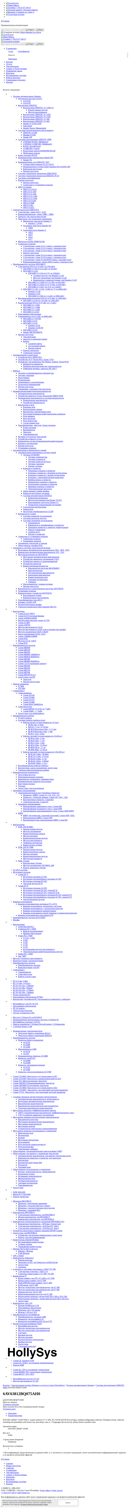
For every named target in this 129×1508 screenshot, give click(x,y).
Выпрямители (29, 430)
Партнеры (12, 59)
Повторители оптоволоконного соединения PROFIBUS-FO (38, 1222)
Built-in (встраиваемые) (33, 931)
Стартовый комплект (27, 1346)
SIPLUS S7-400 (29, 194)
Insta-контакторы (35, 570)
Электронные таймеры (28, 1149)
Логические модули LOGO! (30, 99)
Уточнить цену (9, 1409)
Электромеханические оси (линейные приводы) (38, 793)
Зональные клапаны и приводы (41, 471)
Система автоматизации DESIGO (37, 496)
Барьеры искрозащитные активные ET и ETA (37, 904)
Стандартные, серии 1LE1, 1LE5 (32, 212)
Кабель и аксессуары (27, 977)
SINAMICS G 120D (31, 310)
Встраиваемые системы (16, 75)
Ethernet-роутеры (25, 1260)
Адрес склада (57, 1490)
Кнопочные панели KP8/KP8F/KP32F (39, 151)
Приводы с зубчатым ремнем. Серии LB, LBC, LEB (45, 797)
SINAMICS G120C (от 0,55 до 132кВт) (44, 287)
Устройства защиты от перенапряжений (40, 561)
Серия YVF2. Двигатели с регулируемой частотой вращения (39, 1092)
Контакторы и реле (26, 405)
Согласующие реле (31, 423)
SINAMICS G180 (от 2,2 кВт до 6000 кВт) (46, 296)
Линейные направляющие (24, 790)
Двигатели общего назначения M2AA (34, 1033)
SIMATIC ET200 (30, 133)
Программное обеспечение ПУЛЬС (28, 997)
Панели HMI (18, 1365)
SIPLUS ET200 (29, 201)
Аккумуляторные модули (34, 899)
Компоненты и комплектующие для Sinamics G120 (55, 280)
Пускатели (22, 1165)
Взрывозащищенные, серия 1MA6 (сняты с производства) (48, 262)
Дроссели (27, 432)
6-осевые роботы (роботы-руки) (31, 720)
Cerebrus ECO (34, 532)
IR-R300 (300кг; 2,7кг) (37, 763)
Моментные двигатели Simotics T (37, 221)
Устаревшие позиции (27, 448)
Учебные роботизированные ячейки (33, 770)
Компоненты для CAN (22, 1303)
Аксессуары (18, 1187)
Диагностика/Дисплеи (22, 1011)
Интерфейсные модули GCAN (26, 1379)
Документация (12, 66)
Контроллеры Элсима (32, 863)
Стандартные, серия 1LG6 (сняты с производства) (44, 257)
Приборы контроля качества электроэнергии (42, 366)
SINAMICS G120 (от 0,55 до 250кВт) (44, 273)
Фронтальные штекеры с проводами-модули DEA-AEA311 (43, 1299)
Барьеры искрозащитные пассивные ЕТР (35, 915)
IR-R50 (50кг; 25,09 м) (37, 745)
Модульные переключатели (30, 1124)
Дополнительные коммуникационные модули (43, 952)
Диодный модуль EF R (33, 883)
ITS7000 (21, 688)
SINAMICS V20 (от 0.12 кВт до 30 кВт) (40, 269)
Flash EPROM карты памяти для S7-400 (35, 1283)
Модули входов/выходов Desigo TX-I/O (45, 500)
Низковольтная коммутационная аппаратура (32, 391)
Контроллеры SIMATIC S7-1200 (37, 114)
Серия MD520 (24, 650)
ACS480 (26, 1045)
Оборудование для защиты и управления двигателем (35, 1153)
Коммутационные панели (34, 834)
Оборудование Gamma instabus (36, 491)
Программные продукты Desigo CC (43, 502)
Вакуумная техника (26, 784)
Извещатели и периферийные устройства (46, 525)
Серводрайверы (25, 693)
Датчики (21, 786)
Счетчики (22, 1333)
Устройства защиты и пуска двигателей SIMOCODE (40, 396)
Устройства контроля (32, 564)
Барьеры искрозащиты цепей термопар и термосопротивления (50, 913)
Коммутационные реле (38, 577)
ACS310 (26, 1042)
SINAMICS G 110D (31, 305)
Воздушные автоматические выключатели (36, 1101)
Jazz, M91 (22, 956)
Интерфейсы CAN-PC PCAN (25, 1004)
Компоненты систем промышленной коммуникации (40, 441)
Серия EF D (23, 886)
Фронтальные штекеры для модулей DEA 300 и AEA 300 (42, 1296)
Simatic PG (27, 160)
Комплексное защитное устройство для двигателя (39, 1158)
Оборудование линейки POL (30, 545)
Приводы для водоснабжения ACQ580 (34, 1072)
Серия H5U (23, 643)
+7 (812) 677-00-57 (9, 1493)
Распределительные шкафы (30, 604)
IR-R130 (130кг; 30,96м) (38, 754)
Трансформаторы (30, 434)
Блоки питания (29, 427)
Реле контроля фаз (26, 1147)
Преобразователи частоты (24, 645)
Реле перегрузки (30, 421)
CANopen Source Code (22, 1026)
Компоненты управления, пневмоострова (36, 779)
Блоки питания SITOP (27, 155)
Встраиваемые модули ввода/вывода (39, 949)
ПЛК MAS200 (19, 1192)
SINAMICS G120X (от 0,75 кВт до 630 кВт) (47, 285)
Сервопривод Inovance (15, 80)
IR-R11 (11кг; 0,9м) (36, 734)
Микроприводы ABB (27, 1049)
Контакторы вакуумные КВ (30, 1163)
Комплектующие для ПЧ (28, 967)
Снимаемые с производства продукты (34, 389)
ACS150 (26, 1051)
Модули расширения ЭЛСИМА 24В (38, 865)
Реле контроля (29, 418)
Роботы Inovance (13, 78)
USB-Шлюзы (23, 1253)
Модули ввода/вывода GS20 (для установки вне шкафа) (42, 629)
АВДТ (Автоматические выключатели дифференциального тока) (46, 1113)
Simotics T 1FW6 (35, 223)
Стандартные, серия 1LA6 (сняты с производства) (44, 251)
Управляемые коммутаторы (30, 1246)
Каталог (9, 62)
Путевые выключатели (28, 1181)
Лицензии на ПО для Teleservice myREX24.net (38, 1262)
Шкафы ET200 (29, 135)
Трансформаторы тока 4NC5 (30, 600)
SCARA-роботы (25, 718)
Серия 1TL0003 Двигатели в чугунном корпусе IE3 (35, 1076)
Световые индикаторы (38, 579)
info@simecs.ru (23, 1493)
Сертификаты (24, 51)
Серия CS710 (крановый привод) (32, 663)
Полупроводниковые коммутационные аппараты (44, 414)
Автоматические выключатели (31, 393)
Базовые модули (25, 1342)
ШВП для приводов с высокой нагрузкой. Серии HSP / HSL (49, 815)
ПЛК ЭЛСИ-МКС (26, 827)
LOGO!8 (26, 101)
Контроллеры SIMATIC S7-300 (36, 119)
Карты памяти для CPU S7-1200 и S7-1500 (36, 1278)
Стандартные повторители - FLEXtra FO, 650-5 (38, 1228)
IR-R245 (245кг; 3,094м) (38, 761)
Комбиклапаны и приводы (39, 480)
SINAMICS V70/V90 (32, 319)
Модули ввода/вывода (37, 112)
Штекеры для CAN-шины (29, 1310)
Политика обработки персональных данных (34, 1504)
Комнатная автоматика (38, 498)
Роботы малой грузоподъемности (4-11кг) (41, 722)
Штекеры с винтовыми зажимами (32, 1203)
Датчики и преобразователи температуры (36, 373)
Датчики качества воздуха (39, 462)
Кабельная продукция (32, 169)
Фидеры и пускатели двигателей (32, 437)
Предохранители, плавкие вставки (38, 584)
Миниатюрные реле (26, 1178)
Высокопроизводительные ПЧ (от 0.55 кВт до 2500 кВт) (42, 298)
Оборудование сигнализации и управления (31, 1169)
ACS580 (26, 1047)
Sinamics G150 (34, 294)
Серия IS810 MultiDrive (33, 704)
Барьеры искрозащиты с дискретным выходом (43, 908)
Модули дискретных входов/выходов (34, 1328)
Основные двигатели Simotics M (37, 226)
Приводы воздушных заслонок (36, 493)
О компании (11, 48)
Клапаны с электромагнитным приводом (45, 477)
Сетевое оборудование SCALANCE (38, 164)
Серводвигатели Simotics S (34, 230)
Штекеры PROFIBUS (22, 1201)
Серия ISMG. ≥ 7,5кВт (32, 711)
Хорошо (68, 1503)
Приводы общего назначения (30, 1040)
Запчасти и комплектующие (35, 339)
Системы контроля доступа (34, 518)
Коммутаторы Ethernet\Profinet (26, 1240)
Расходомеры (23, 378)
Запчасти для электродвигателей (32, 217)
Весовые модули (25, 1335)
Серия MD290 (24, 668)
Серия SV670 (29, 700)
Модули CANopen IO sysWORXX (27, 1017)
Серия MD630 (24, 652)
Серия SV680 (29, 702)
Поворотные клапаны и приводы (42, 482)
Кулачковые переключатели (30, 1176)
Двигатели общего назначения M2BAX (35, 1035)
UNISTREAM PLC (26, 927)
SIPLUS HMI (28, 203)
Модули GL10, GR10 (27, 641)
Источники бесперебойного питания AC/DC (42, 879)
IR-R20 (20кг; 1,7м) (36, 741)
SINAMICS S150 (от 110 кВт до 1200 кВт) (41, 300)
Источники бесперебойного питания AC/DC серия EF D (47, 897)
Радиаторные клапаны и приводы (42, 484)
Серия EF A (23, 874)
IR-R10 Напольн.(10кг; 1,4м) (40, 731)
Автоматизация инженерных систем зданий (37, 452)
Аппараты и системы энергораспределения (31, 548)
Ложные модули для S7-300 (30, 1292)
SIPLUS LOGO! (30, 189)
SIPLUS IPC (28, 205)
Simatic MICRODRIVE (32, 332)
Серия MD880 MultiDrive (28, 661)
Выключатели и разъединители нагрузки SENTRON (40, 589)
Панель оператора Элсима (34, 868)
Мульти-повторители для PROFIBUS (34, 1217)
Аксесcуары (23, 1344)
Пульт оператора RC (21, 995)
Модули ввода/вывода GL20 (30, 627)
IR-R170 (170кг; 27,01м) (38, 756)
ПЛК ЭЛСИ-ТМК (25, 847)
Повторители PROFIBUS (24, 1212)
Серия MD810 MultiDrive (28, 657)
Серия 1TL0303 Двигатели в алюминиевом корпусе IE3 (37, 1079)
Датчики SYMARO (31, 455)
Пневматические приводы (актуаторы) (34, 781)
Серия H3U (23, 638)
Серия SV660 (29, 697)
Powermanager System (32, 595)
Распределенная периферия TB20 (27, 1324)
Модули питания (30, 836)
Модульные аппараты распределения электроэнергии (36, 1117)
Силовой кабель (35, 344)
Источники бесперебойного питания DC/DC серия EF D (47, 895)
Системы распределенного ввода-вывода (35, 130)
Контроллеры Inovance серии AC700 (33, 620)
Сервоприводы (24, 972)
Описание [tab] (12, 1413)
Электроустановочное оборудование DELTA (37, 607)
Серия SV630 (29, 695)
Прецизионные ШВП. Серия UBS (37, 818)
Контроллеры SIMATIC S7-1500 (37, 117)
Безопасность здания (27, 514)
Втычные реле (29, 407)
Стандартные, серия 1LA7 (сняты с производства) (44, 246)
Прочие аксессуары (31, 682)
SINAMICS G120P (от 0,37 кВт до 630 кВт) (46, 282)
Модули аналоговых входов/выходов (34, 1330)
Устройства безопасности (34, 403)
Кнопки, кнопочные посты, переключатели (36, 1172)
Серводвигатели (25, 707)
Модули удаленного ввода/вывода (27, 958)
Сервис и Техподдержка (16, 69)
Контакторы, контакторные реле (37, 412)
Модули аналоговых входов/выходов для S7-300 (38, 1290)
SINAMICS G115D (31, 312)
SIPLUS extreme (25, 187)
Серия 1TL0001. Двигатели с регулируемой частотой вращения (40, 1090)
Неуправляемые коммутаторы (31, 1242)
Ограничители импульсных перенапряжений (37, 1129)
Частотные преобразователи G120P (38, 511)
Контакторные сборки (32, 409)
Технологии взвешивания (29, 384)
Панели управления (36, 530)
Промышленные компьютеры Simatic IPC (36, 158)
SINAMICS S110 (30, 321)
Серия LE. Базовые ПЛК (23, 1361)
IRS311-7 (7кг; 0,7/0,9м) (38, 727)
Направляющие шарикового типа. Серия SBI (42, 806)
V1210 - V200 (29, 938)
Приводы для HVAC (27, 1058)
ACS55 (26, 1054)
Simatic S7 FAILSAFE (32, 124)
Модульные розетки (26, 1126)
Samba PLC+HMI (25, 954)
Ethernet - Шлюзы (25, 1251)
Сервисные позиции (27, 244)
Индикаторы (23, 1135)
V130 (25, 945)
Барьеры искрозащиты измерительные (39, 911)
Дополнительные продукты (40, 489)
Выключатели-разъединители (30, 1104)
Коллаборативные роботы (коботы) (33, 766)
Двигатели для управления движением (35, 219)
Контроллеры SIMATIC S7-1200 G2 (38, 108)
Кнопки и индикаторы (28, 443)
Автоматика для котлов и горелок (32, 543)
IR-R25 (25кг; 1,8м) (36, 743)
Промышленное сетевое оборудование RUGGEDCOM (46, 167)
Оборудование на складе (30, 32)
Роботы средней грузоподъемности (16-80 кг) (42, 736)
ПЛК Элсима (23, 861)
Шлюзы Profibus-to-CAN (28, 1305)
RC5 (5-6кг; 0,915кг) (21, 983)
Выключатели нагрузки (28, 1119)
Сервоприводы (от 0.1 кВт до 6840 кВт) (35, 316)
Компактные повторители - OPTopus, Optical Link (39, 1224)
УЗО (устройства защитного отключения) (36, 1115)
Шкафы (16, 920)
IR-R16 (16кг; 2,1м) (36, 738)
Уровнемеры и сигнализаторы (31, 382)
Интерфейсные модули (28, 1326)
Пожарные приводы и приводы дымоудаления (48, 527)
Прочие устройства (36, 534)
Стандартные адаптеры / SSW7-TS (33, 1271)
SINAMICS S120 (30, 323)
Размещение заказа (14, 71)
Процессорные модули (38, 110)
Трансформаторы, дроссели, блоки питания (36, 425)
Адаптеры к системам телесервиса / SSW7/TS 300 (34, 1269)
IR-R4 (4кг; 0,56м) (36, 725)
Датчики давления (26, 375)
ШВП (20, 813)
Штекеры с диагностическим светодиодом (36, 1208)
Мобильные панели (31, 153)
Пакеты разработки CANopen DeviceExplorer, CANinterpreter (39, 1024)
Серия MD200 (24, 666)
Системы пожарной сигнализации (38, 521)
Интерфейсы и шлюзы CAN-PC (26, 1022)
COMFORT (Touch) (31, 148)
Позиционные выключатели (35, 400)
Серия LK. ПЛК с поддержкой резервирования (33, 1363)
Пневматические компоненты (26, 772)
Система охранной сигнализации (37, 516)
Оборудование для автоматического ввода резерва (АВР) (37, 1151)
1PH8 (30, 228)
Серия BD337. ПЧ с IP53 (23, 1374)
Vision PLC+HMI (25, 936)
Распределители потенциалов (31, 1339)
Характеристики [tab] (15, 1415)
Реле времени (29, 416)
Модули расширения (32, 831)
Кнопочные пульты (26, 1174)
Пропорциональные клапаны (30, 777)
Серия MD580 (24, 659)
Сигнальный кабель (36, 346)
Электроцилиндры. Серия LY (36, 802)
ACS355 (26, 1067)
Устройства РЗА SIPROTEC (30, 357)
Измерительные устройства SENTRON (35, 593)
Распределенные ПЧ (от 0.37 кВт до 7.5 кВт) (37, 303)
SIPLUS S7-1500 (30, 198)
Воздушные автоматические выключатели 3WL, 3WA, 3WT (43, 550)
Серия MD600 (24, 648)
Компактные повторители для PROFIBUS (36, 1219)
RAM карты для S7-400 (28, 1285)
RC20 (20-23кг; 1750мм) (23, 990)
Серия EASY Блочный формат (31, 616)
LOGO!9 (26, 103)
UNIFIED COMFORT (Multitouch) (37, 144)
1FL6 (30, 237)
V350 (25, 942)
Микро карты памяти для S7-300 (32, 1280)
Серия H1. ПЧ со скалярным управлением (31, 1370)
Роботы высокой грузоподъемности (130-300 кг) (44, 752)
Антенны (22, 1267)
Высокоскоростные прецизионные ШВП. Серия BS (45, 820)
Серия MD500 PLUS (27, 675)
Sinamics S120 (34, 325)
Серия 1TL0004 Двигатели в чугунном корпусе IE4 (35, 1088)
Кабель (26, 341)
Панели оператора (31, 350)
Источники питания (21, 872)
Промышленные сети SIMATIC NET (34, 162)
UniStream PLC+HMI (27, 929)
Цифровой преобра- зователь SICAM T (40, 369)
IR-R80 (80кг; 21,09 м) (37, 750)
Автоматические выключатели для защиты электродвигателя (44, 1156)
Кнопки (21, 1138)
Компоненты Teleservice (23, 1258)
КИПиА (16, 371)
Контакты (10, 73)
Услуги (9, 64)
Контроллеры (19, 611)
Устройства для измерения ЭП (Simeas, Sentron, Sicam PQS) (43, 362)
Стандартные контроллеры (34, 507)
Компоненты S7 (20, 1276)
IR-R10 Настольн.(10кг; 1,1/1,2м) (42, 729)
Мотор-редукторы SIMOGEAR (31, 241)
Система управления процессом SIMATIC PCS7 (38, 176)
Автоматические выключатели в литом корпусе (38, 1099)
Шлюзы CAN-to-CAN (27, 1312)
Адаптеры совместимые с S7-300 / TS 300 (36, 1274)
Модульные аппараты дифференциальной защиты (34, 1110)
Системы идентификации (29, 178)
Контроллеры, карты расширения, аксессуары (37, 768)
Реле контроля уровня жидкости (32, 1144)
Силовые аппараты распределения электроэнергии (35, 1097)
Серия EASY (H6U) (26, 614)
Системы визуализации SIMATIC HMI (34, 139)
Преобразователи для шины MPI (32, 1317)
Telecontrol (27, 126)
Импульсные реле (25, 1133)
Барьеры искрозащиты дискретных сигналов (42, 906)
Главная (9, 1463)
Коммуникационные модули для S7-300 (35, 1294)
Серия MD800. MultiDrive (29, 654)
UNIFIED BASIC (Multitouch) (35, 142)
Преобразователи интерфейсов (26, 1315)
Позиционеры (24, 380)
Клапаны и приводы (32, 468)
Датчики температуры (37, 457)
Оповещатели (34, 523)
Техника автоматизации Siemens (27, 96)
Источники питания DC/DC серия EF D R (41, 893)
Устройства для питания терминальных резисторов (40, 1235)
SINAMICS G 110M (31, 307)
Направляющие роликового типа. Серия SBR (42, 809)
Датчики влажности (36, 459)
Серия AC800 (24, 623)
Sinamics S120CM (35, 328)
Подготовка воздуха (26, 775)
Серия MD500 (24, 673)
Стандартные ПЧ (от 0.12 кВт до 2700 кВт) (36, 266)
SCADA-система (20, 870)
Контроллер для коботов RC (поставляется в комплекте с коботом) (41, 999)
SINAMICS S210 (30, 330)
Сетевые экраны (25, 1244)
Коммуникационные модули (35, 838)
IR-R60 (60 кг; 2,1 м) (37, 747)
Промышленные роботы (23, 716)
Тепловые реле (24, 1167)
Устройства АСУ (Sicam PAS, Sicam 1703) (36, 359)
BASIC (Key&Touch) (32, 146)
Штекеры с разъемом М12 (29, 1210)
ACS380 (26, 1070)
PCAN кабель (19, 1008)
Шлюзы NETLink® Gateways (25, 1249)
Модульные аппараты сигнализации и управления (34, 1131)
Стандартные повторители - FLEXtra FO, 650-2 (38, 1226)
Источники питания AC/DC (35, 877)
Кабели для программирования (31, 1237)
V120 (25, 947)
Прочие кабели (34, 348)
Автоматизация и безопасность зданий (29, 450)
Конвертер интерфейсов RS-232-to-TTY (35, 1321)
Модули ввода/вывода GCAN (25, 1381)
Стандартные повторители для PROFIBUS (36, 1215)
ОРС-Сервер (18, 1256)
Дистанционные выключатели (41, 573)
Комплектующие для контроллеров (28, 961)
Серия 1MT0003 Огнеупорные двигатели (31, 1085)
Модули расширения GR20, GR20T (33, 632)
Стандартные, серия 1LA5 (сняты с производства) (44, 248)
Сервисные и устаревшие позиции (38, 185)
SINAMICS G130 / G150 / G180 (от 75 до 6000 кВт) (45, 289)
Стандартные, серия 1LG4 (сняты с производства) (44, 255)
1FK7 (30, 235)
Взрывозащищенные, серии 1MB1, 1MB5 (36, 214)
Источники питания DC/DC (35, 881)
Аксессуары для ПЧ (26, 677)
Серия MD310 (24, 670)
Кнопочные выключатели (39, 575)
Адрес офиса (45, 1490)
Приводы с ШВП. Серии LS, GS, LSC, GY (41, 795)
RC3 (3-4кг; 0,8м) (20, 981)
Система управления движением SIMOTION (37, 173)
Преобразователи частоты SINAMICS (29, 264)
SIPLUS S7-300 (29, 192)
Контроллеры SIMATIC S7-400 (36, 121)
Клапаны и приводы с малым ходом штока (46, 475)
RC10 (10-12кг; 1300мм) (23, 986)
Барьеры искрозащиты (22, 902)
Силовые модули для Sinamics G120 (48, 276)
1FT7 (30, 239)
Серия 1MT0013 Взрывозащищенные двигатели (33, 1083)
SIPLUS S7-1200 (30, 196)
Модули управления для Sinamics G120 (50, 278)
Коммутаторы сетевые (32, 845)
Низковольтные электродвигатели (27, 1031)
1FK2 (30, 232)
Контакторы (23, 1160)
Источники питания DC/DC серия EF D (40, 890)
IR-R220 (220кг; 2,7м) (37, 759)
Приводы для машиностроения (31, 1065)
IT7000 (21, 686)
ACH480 (26, 1060)
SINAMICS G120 (30, 271)
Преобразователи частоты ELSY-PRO (29, 918)
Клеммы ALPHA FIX (27, 602)
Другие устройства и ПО (24, 1013)
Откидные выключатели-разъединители (35, 1108)
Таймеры (32, 582)
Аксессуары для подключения (31, 788)
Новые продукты (13, 1466)
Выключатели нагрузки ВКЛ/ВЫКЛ (43, 568)
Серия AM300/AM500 (27, 618)
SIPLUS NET (28, 207)
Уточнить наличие (11, 1404)
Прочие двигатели (31, 253)
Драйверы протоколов (32, 843)
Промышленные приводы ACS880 (33, 1056)
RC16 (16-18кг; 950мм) (23, 988)
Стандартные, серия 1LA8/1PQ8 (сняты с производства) (47, 260)
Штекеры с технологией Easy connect (34, 1206)
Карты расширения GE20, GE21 (32, 634)
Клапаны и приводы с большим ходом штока (47, 473)
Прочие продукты (31, 171)
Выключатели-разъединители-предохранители (38, 1106)
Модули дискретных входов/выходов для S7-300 (39, 1287)
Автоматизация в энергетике (25, 355)
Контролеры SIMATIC (27, 105)
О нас (10, 51)
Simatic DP (27, 137)
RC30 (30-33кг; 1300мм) (23, 992)
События (10, 1468)
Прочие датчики (35, 466)
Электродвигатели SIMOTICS (26, 210)
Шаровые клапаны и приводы (41, 486)
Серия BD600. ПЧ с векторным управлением (32, 1372)
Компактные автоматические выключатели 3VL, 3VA (41, 552)
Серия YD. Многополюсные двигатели (30, 1081)
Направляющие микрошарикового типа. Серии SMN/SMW (48, 811)
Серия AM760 (24, 625)
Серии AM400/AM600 (27, 636)
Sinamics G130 (34, 291)
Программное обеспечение (29, 314)
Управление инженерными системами (44, 505)
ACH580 (26, 1063)
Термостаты (28, 509)
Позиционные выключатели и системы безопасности (41, 398)
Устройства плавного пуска (30, 439)
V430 (25, 940)
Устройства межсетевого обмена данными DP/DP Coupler (37, 1231)
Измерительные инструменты (36, 598)
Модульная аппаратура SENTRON (33, 555)
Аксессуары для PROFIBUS (25, 1233)
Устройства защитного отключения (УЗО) (41, 559)
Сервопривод (19, 691)
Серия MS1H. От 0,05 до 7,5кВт (37, 709)
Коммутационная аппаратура (35, 566)
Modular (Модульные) (32, 933)
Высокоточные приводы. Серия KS (38, 800)
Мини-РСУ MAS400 (22, 1194)
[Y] (40, 29)
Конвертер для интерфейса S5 (31, 1319)
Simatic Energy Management (34, 128)
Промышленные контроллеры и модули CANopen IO (36, 1020)
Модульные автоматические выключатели (41, 557)
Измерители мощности (33, 364)
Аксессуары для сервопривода (31, 713)
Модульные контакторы (28, 1140)
